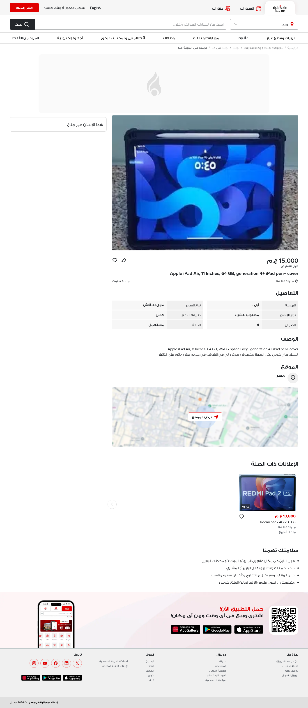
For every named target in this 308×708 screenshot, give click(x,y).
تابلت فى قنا (219, 47)
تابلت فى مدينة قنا (192, 47)
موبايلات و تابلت (206, 37)
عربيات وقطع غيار (281, 37)
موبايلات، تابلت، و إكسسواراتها (263, 47)
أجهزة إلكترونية (70, 37)
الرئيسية (292, 47)
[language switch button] (95, 7)
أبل (256, 305)
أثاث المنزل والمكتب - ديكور (123, 37)
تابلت (236, 47)
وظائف (169, 37)
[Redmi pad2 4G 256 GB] (267, 504)
